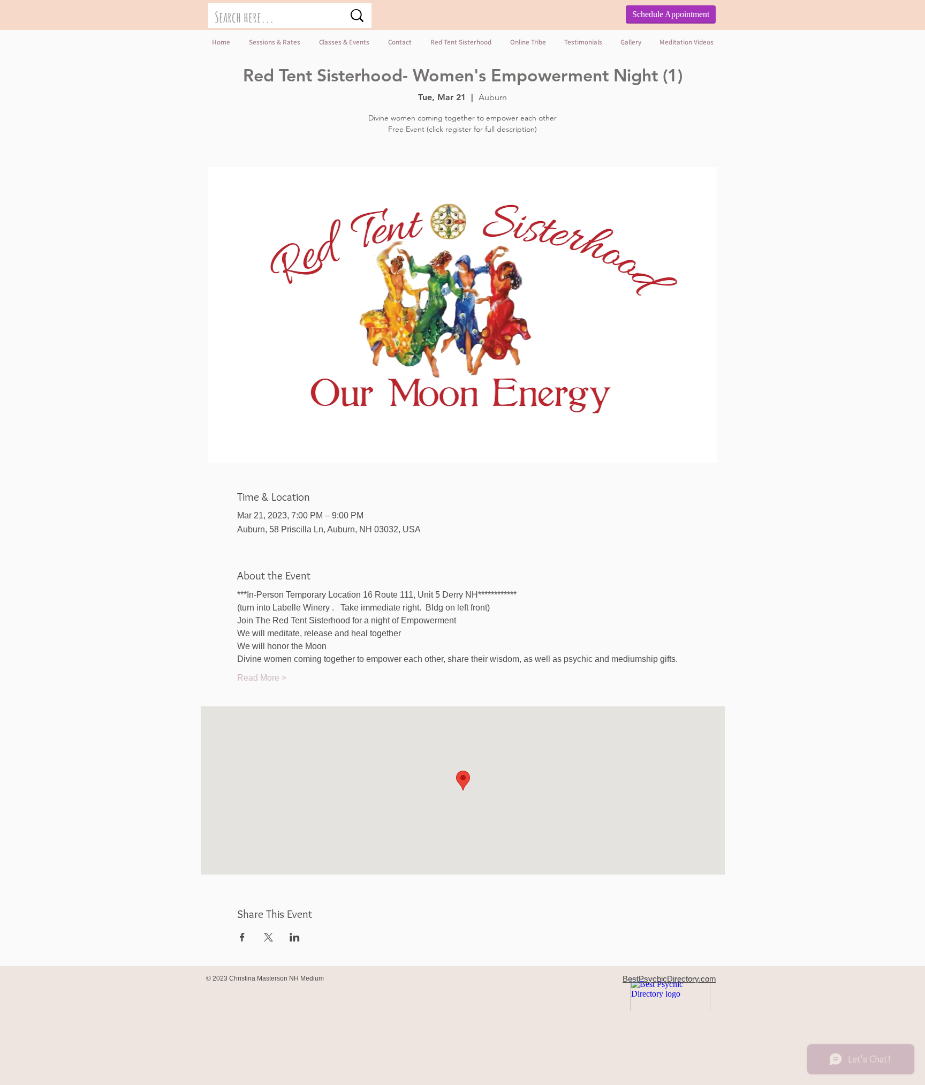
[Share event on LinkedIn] (295, 937)
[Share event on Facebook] (242, 937)
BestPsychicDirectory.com (669, 978)
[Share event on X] (268, 937)
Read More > (261, 677)
